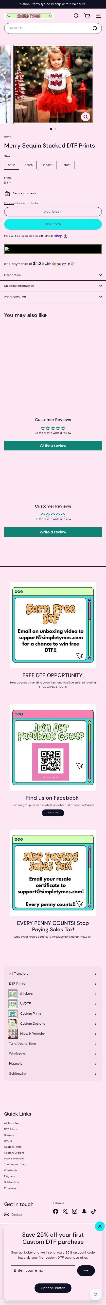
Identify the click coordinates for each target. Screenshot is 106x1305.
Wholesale (11, 1170)
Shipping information (19, 285)
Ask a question (15, 296)
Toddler (48, 165)
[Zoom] (85, 116)
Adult (11, 165)
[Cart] (87, 16)
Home (7, 137)
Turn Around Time (15, 1164)
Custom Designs (14, 1153)
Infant (67, 165)
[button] (53, 263)
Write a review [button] (53, 445)
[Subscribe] (86, 1270)
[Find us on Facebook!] (53, 747)
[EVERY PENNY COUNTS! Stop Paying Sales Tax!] (53, 873)
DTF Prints (10, 1129)
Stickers (9, 1135)
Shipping (9, 203)
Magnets (9, 1176)
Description (12, 275)
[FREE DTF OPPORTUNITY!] (53, 625)
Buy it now (53, 224)
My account (11, 1188)
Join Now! (53, 813)
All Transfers (11, 1123)
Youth (29, 165)
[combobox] (53, 28)
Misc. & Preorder (14, 1158)
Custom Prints (12, 1147)
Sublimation (11, 1182)
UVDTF (8, 1141)
